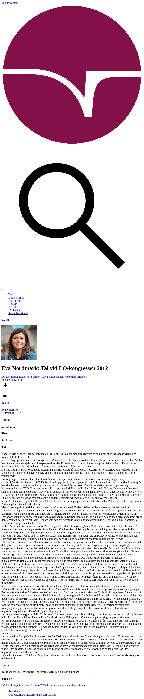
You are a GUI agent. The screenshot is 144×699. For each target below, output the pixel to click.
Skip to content (9, 2)
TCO (43, 376)
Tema (11, 294)
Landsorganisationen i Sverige (23, 376)
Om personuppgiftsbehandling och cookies (32, 694)
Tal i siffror (14, 300)
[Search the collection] (72, 285)
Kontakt (12, 307)
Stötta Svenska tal (18, 313)
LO (3, 376)
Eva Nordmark (9, 409)
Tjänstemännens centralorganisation (66, 376)
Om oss (12, 303)
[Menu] (2, 289)
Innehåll (5, 320)
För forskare (15, 310)
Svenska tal (14, 691)
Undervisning (16, 297)
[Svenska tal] (72, 144)
